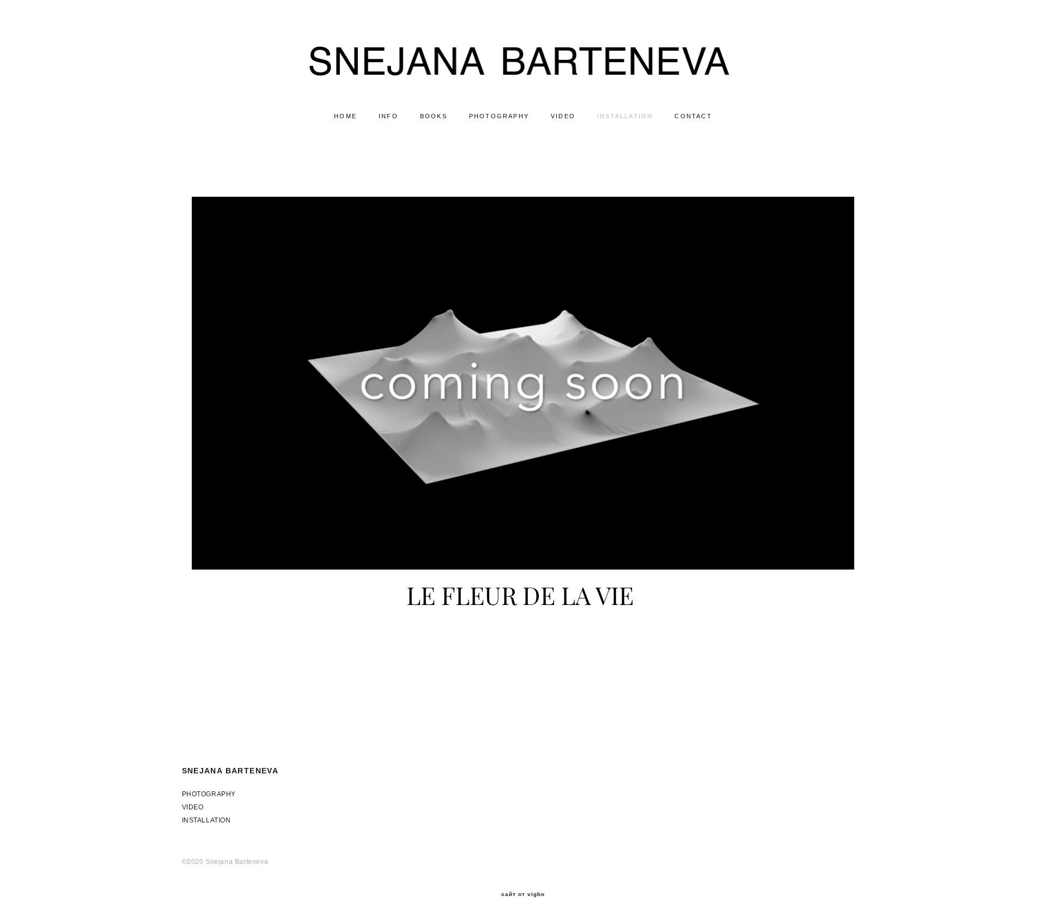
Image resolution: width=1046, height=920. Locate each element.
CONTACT (692, 116)
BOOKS (433, 116)
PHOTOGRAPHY (499, 116)
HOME (345, 116)
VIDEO (563, 116)
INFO (388, 116)
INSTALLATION (625, 116)
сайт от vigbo (523, 894)
